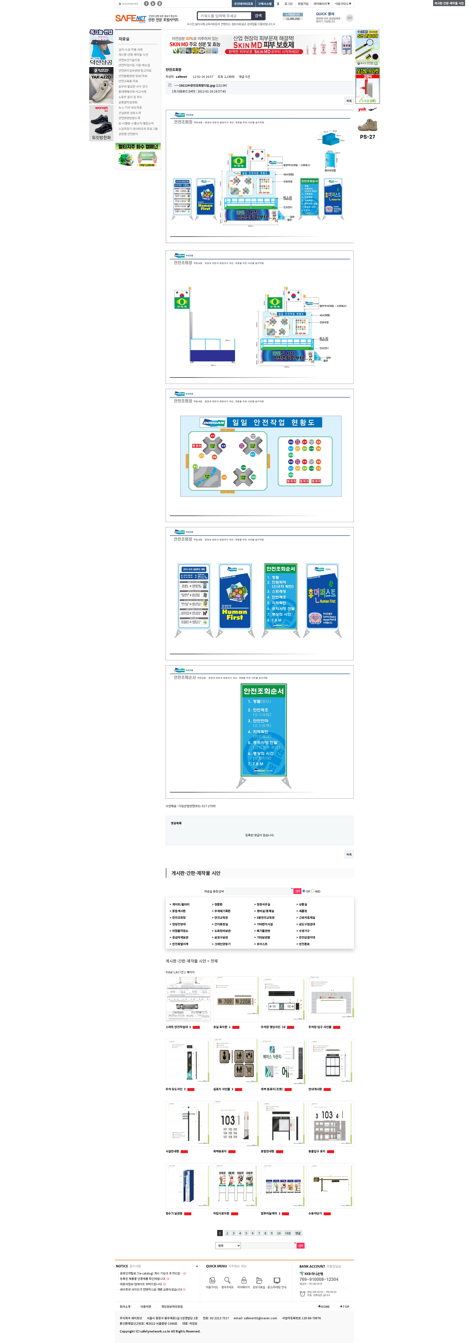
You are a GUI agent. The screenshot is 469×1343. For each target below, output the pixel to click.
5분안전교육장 (266, 917)
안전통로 (304, 944)
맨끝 (298, 1233)
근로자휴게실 (307, 917)
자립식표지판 (221, 1213)
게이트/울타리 (181, 904)
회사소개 (125, 1306)
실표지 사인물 (223, 1089)
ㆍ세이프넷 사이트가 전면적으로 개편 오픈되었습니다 (149, 1289)
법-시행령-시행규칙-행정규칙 (136, 123)
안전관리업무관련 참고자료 (134, 70)
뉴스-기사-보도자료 (130, 107)
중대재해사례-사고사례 (132, 91)
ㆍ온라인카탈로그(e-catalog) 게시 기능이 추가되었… (149, 1273)
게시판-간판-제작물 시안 (133, 54)
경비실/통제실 (265, 911)
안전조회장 (179, 917)
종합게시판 (179, 911)
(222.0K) (200, 85)
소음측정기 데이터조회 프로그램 (138, 128)
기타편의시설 (265, 924)
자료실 (123, 39)
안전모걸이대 (307, 937)
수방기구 (304, 931)
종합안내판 (268, 1151)
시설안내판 (173, 1151)
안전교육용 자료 (128, 81)
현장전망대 (179, 924)
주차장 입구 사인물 (320, 1027)
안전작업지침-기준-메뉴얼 (134, 65)
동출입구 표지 (317, 1151)
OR (308, 891)
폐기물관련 (263, 931)
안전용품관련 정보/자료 (132, 76)
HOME (325, 1306)
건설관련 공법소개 (129, 113)
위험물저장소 (180, 931)
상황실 (303, 904)
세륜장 (303, 911)
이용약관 (145, 1306)
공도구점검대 (307, 924)
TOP (346, 1306)
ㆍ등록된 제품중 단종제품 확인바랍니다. (141, 1278)
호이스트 (262, 944)
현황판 (218, 904)
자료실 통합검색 (214, 891)
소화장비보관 (222, 931)
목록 (349, 101)
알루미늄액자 (270, 1213)
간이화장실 (221, 924)
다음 (288, 1233)
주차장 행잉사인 (273, 1027)
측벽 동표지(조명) (272, 1089)
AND (317, 891)
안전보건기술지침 (129, 60)
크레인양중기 (222, 944)
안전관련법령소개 (129, 118)
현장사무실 (263, 904)
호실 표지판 (222, 1027)
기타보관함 (263, 937)
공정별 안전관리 (128, 134)
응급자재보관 (180, 937)
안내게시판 (316, 1089)
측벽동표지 (220, 1151)
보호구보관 (221, 937)
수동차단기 (316, 1213)
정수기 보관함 (174, 1213)
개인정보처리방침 (172, 1306)
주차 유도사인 (176, 1089)
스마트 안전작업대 (178, 1027)
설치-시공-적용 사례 (130, 49)
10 (279, 1233)
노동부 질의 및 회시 (130, 97)
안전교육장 (221, 917)
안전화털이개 (180, 944)
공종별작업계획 (127, 102)
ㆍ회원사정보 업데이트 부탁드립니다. (139, 1284)
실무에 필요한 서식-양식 (133, 86)
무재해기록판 (222, 911)
